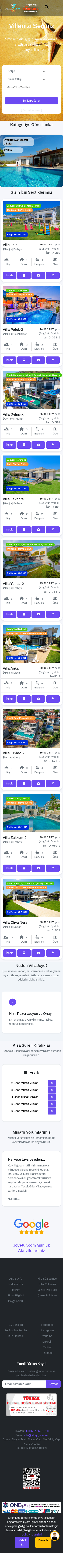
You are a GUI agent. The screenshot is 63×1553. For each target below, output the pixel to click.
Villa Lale (10, 245)
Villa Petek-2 (13, 329)
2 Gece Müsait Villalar (24, 1082)
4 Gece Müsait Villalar (24, 1096)
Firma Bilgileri (16, 1295)
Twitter (47, 1347)
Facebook (47, 1324)
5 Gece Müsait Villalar (24, 1103)
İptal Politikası (47, 1284)
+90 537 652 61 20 (37, 1431)
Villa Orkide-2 (13, 753)
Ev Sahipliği (16, 1324)
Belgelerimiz (15, 1301)
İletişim (16, 1289)
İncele (9, 275)
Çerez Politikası (47, 1295)
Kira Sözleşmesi (47, 1278)
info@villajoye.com (36, 1435)
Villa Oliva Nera (15, 922)
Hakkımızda (15, 1284)
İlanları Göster (31, 100)
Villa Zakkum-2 (14, 838)
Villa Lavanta (13, 499)
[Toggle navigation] (57, 8)
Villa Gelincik (13, 414)
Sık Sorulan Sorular (15, 1330)
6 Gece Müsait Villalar (24, 1110)
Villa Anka (11, 668)
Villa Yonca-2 (13, 584)
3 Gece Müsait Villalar (24, 1089)
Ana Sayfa (15, 1278)
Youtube (47, 1336)
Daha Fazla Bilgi (32, 1534)
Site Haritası (15, 1336)
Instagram (47, 1330)
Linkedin (47, 1341)
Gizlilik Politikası (47, 1289)
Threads (47, 1352)
